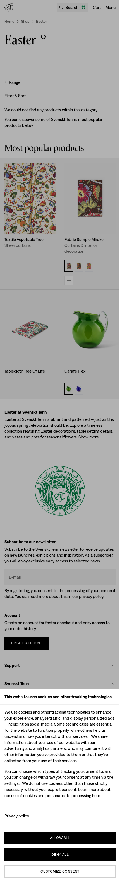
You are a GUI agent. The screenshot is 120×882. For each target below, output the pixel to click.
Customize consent (60, 871)
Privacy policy (16, 816)
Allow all (60, 838)
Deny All (60, 854)
